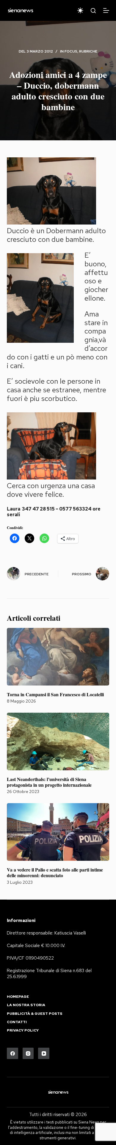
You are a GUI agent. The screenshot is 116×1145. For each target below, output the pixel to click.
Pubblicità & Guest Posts (34, 1014)
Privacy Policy (23, 1030)
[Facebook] (12, 1053)
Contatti (17, 1022)
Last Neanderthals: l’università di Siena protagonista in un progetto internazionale (49, 782)
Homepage (18, 997)
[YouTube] (43, 1053)
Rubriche (88, 51)
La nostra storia (26, 1005)
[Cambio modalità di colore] (80, 10)
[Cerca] (93, 10)
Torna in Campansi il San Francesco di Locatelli (55, 694)
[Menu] (106, 10)
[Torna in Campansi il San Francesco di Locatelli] (58, 657)
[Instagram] (28, 1053)
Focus (71, 51)
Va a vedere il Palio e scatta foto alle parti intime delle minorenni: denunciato (55, 872)
